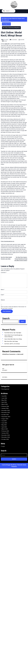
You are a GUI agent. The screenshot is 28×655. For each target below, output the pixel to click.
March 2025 (5, 429)
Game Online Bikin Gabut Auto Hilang (13, 339)
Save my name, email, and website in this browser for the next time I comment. (13, 307)
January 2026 (5, 408)
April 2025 (4, 427)
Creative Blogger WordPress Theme (11, 465)
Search (6, 318)
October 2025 (5, 414)
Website (3, 300)
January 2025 (5, 433)
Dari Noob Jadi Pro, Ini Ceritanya (12, 343)
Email (2, 294)
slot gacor (4, 370)
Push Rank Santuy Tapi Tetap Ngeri (12, 332)
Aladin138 (7, 43)
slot (3, 368)
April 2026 (4, 402)
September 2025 (6, 416)
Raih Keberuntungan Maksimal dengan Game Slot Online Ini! (13, 19)
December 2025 (6, 410)
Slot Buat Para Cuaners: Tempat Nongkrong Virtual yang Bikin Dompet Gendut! (20, 259)
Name (2, 289)
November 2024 (6, 437)
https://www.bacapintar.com (7, 241)
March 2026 (5, 404)
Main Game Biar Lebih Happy (11, 341)
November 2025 (6, 412)
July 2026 (4, 396)
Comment (3, 272)
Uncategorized (6, 24)
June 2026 (4, 398)
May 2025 (4, 425)
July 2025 (4, 420)
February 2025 (5, 431)
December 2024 (6, 435)
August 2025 (5, 418)
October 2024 (5, 439)
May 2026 (4, 400)
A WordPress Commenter (8, 354)
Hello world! (20, 354)
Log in (3, 446)
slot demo (4, 377)
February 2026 (5, 406)
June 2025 (4, 423)
